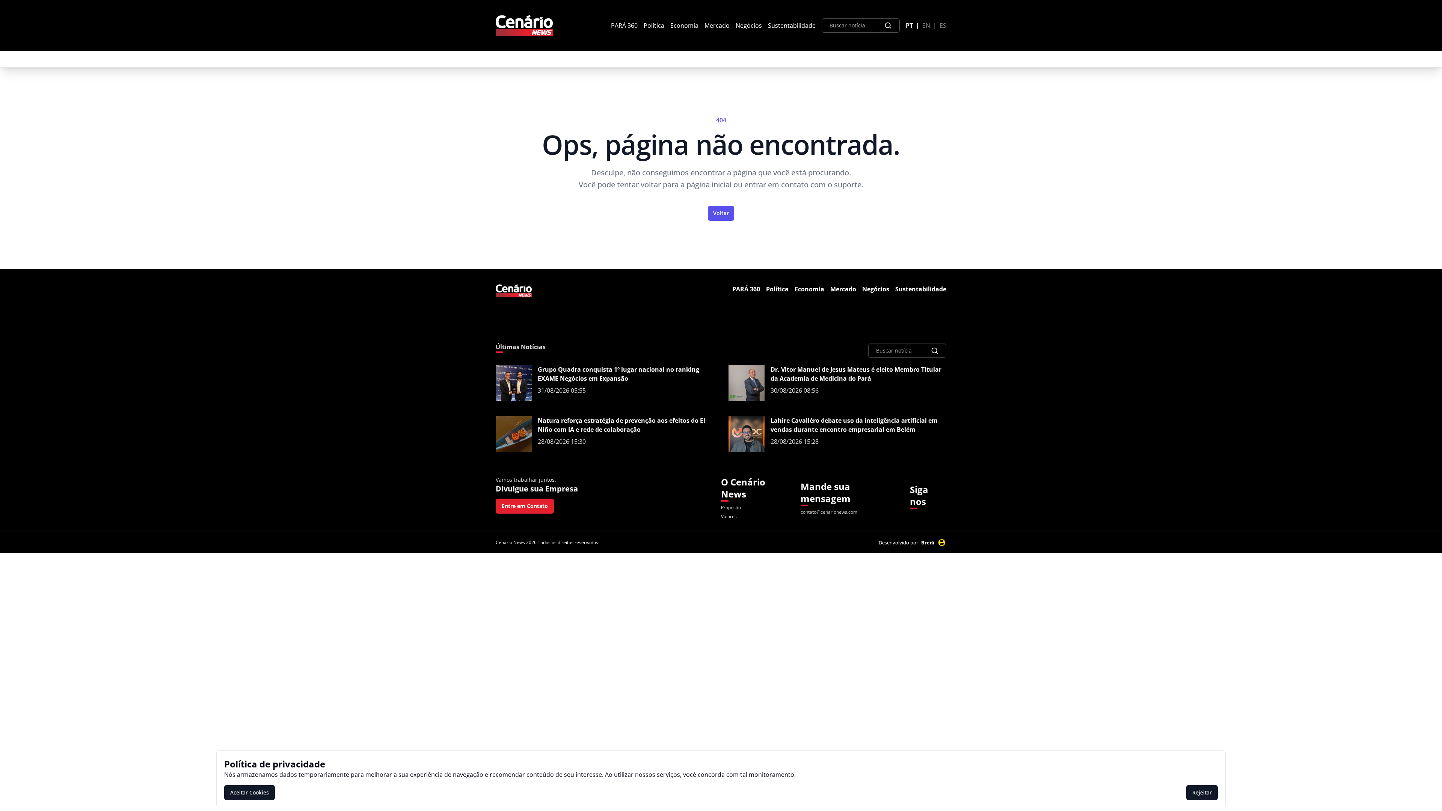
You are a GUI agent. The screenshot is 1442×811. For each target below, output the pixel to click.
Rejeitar (1202, 792)
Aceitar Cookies (249, 792)
